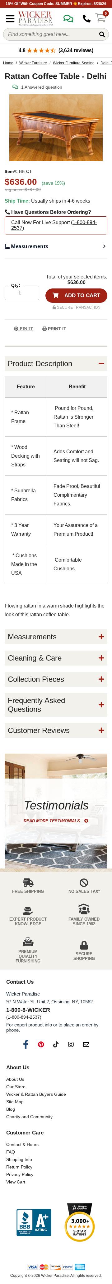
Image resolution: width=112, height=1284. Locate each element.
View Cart (15, 1181)
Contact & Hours (22, 1144)
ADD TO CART (81, 295)
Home (8, 63)
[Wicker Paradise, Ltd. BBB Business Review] (33, 1223)
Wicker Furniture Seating (74, 63)
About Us (15, 1079)
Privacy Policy (19, 1174)
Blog (10, 1109)
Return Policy (19, 1166)
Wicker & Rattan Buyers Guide (36, 1094)
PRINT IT (56, 328)
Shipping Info (19, 1159)
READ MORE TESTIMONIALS (52, 821)
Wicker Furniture (33, 63)
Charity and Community (29, 1116)
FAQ (10, 1151)
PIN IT (25, 329)
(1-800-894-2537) (23, 1017)
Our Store (16, 1086)
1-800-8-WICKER (28, 1010)
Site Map (15, 1101)
